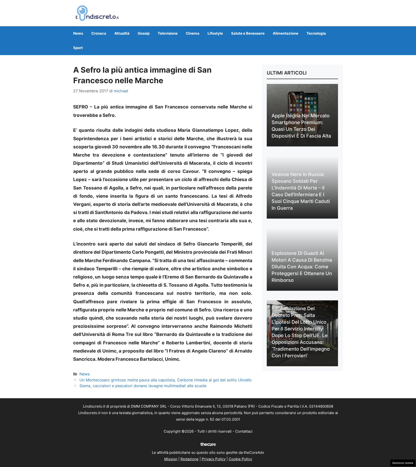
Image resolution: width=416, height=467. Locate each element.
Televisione (168, 33)
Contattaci (244, 431)
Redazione (190, 459)
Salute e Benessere (248, 33)
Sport (78, 47)
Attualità (122, 33)
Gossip (144, 33)
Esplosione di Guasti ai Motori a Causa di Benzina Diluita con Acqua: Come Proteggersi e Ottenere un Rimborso (302, 266)
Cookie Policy (240, 459)
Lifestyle (215, 33)
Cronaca (98, 33)
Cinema (192, 33)
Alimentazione (285, 33)
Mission (170, 459)
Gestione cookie (402, 463)
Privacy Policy (214, 459)
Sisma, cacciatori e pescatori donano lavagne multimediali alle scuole (142, 385)
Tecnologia (316, 33)
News (78, 33)
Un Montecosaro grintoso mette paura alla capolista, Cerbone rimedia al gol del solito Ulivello (165, 380)
